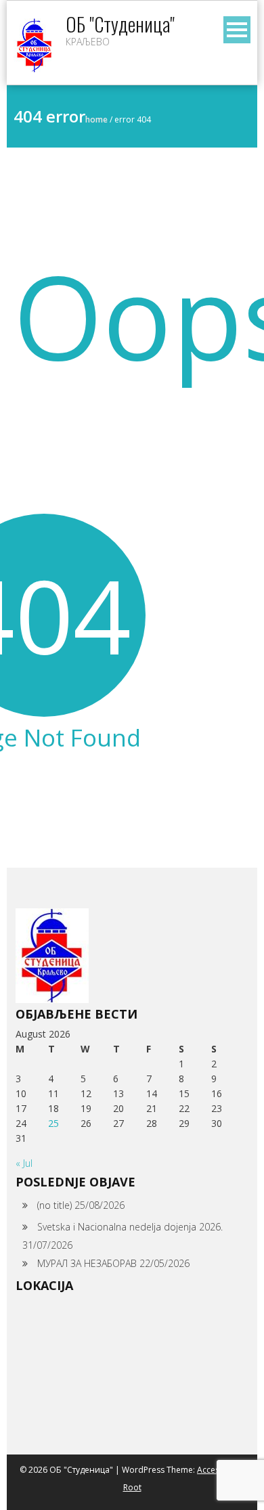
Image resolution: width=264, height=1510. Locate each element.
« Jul (24, 1163)
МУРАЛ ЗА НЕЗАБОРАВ (87, 1263)
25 (53, 1123)
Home (96, 119)
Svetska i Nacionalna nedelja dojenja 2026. (130, 1226)
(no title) (54, 1205)
